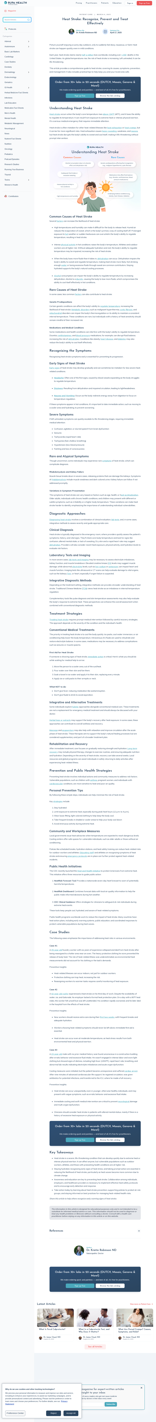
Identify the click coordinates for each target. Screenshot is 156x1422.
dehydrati (72, 339)
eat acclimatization (129, 495)
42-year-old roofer (59, 994)
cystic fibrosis (126, 309)
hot (66, 234)
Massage (53, 730)
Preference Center (15, 1413)
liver (69, 573)
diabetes (122, 339)
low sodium (100, 566)
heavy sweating (109, 131)
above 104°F (108, 114)
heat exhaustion (114, 127)
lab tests (115, 519)
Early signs (54, 368)
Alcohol (57, 276)
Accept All (71, 1413)
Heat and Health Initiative (88, 871)
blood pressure (83, 335)
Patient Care (86, 14)
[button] (79, 3)
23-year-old (56, 1054)
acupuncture (68, 730)
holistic (75, 707)
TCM (84, 588)
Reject (54, 1413)
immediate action (95, 656)
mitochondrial (55, 313)
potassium (113, 566)
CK (109, 563)
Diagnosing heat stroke (60, 519)
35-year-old (56, 950)
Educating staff (87, 852)
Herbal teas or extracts (60, 720)
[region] (42, 1400)
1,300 (123, 55)
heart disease (107, 339)
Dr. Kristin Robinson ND (86, 33)
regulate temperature (110, 306)
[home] (15, 3)
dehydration (102, 258)
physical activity (68, 244)
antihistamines (64, 335)
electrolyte (77, 566)
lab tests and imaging (79, 559)
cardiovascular (56, 783)
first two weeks (107, 1017)
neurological (124, 1101)
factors (60, 221)
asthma (93, 780)
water (64, 265)
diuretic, (79, 279)
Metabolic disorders (80, 309)
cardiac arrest (130, 1071)
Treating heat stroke (58, 619)
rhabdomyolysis (59, 479)
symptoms (106, 461)
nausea (134, 131)
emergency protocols (77, 856)
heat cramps (130, 127)
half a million (87, 55)
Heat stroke (54, 114)
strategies (58, 801)
